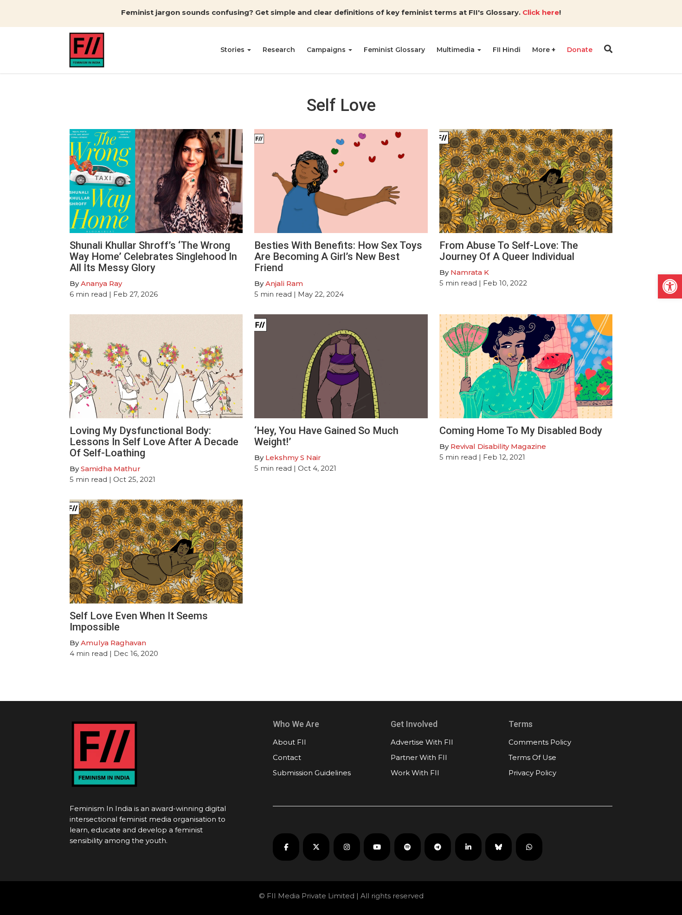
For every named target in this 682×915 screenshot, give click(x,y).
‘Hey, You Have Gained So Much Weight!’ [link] (326, 436)
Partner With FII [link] (419, 757)
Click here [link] (540, 12)
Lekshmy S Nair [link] (293, 457)
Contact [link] (287, 757)
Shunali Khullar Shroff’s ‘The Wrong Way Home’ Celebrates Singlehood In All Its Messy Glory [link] (153, 256)
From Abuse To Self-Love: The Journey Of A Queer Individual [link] (508, 251)
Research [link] (279, 49)
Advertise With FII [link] (422, 742)
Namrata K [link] (469, 272)
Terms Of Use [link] (532, 757)
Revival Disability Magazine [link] (498, 446)
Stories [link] (233, 49)
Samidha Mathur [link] (111, 468)
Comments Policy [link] (539, 742)
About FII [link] (289, 742)
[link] (670, 286)
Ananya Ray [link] (101, 283)
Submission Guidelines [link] (312, 772)
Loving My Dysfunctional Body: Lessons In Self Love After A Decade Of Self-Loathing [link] (154, 442)
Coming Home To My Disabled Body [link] (520, 430)
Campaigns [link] (327, 49)
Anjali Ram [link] (284, 283)
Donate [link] (579, 49)
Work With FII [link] (415, 772)
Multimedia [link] (456, 49)
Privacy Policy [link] (532, 772)
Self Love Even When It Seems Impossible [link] (139, 621)
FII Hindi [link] (507, 49)
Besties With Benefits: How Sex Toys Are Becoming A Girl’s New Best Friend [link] (338, 256)
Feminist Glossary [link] (394, 49)
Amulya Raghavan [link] (113, 642)
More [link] (542, 49)
